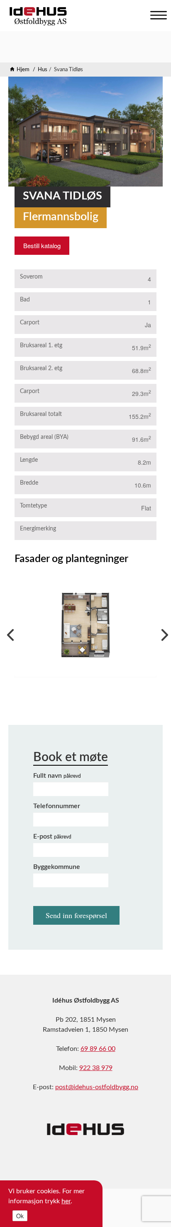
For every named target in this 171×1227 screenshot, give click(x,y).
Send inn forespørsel (76, 915)
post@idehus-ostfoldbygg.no (96, 1087)
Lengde (29, 460)
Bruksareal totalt (41, 414)
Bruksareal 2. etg (41, 368)
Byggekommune (56, 867)
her (66, 1201)
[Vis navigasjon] (156, 13)
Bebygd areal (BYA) (44, 437)
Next (163, 633)
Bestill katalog (42, 245)
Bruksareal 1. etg (41, 345)
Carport (29, 323)
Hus (42, 69)
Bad (25, 300)
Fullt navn (57, 775)
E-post (52, 836)
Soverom (31, 277)
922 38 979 (95, 1068)
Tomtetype (33, 506)
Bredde (29, 483)
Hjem (23, 69)
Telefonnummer (56, 806)
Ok (20, 1216)
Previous (8, 633)
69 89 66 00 (98, 1048)
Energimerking (38, 529)
